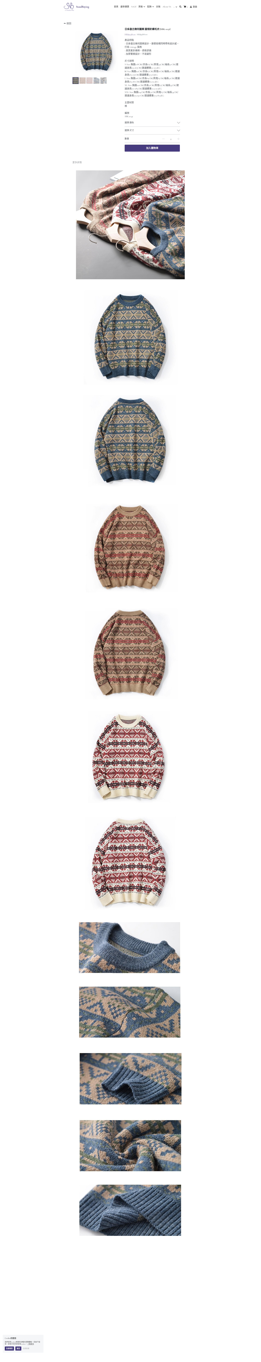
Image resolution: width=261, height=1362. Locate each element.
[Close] (164, 647)
